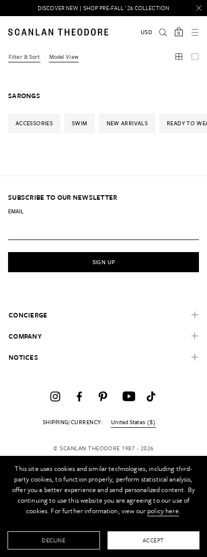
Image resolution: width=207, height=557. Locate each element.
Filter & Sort (24, 57)
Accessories (34, 123)
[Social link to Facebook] (79, 396)
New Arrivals (127, 123)
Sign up (103, 262)
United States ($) (133, 422)
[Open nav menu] (195, 32)
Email (16, 211)
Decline (53, 540)
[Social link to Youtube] (128, 396)
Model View (63, 57)
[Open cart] (179, 32)
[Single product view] (195, 57)
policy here (163, 511)
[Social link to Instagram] (55, 396)
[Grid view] (179, 57)
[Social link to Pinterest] (103, 396)
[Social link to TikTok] (152, 396)
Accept (153, 540)
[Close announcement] (199, 8)
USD (146, 32)
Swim (79, 123)
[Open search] (163, 32)
